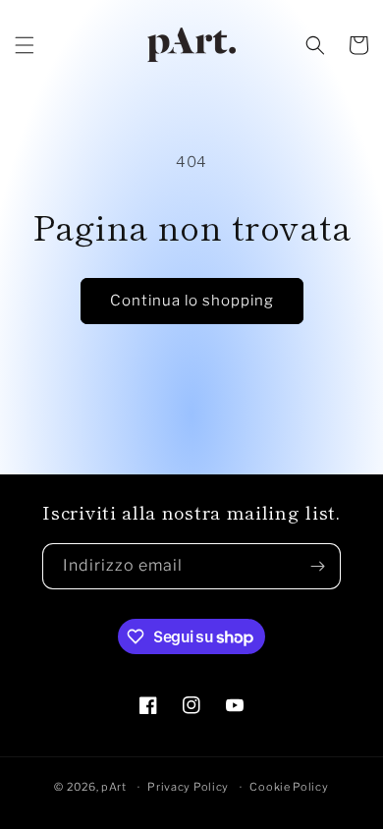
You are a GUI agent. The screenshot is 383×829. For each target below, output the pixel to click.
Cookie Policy (288, 787)
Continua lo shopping (192, 300)
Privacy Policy (188, 787)
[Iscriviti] (318, 566)
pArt (114, 787)
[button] (24, 45)
